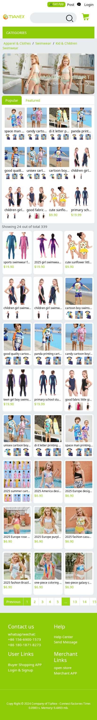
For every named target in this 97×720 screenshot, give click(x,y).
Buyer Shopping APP (25, 664)
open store (62, 667)
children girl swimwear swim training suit (30, 308)
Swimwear (43, 43)
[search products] (69, 18)
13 (75, 601)
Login (88, 4)
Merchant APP (65, 673)
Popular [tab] (11, 100)
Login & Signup (20, 670)
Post (70, 4)
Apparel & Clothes (17, 43)
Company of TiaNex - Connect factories (57, 704)
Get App (58, 4)
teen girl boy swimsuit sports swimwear (29, 400)
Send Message (65, 642)
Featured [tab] (33, 100)
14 (84, 601)
